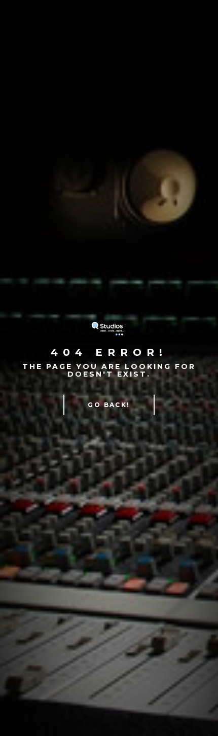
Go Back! (109, 404)
